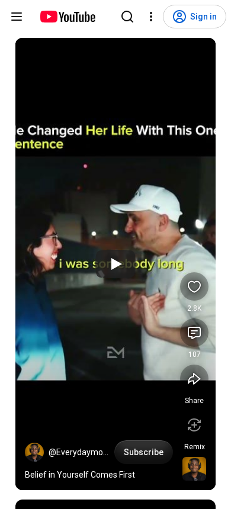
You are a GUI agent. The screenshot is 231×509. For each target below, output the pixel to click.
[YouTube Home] (67, 16)
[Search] (127, 16)
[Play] (115, 264)
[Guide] (16, 16)
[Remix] (194, 425)
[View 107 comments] (194, 332)
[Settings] (151, 16)
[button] (34, 452)
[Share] (194, 379)
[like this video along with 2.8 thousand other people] (194, 286)
